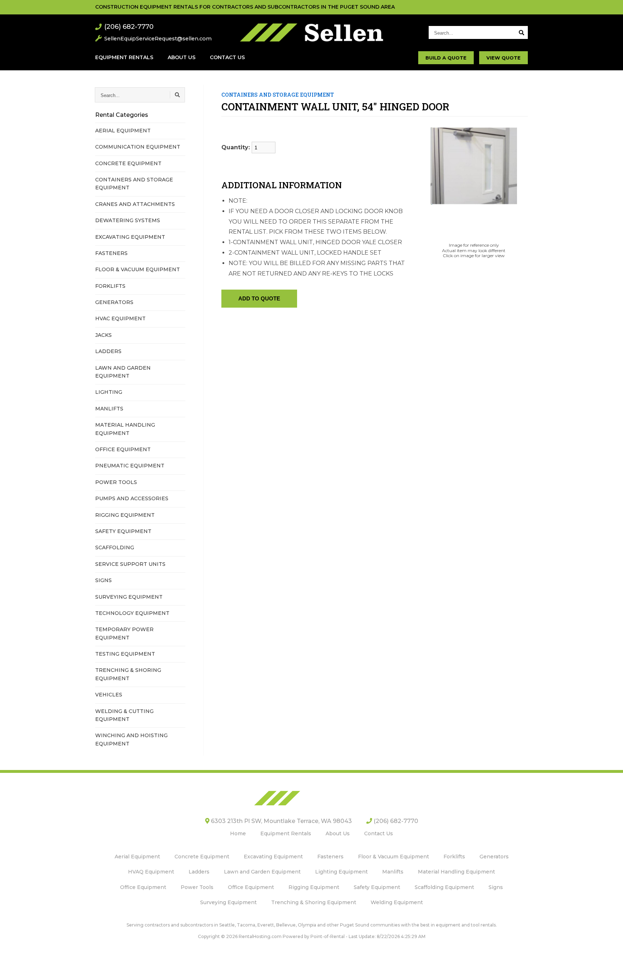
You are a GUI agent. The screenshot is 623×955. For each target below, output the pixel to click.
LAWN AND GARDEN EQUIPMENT (123, 372)
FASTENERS (111, 253)
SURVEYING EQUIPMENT (129, 597)
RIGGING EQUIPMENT (125, 515)
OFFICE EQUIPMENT (123, 449)
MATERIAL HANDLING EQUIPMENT (125, 429)
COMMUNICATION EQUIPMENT (137, 147)
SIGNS (103, 580)
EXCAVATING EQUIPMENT (130, 237)
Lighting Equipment (341, 871)
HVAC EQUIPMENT (120, 318)
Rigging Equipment (313, 887)
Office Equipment (143, 887)
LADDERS (108, 351)
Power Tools (197, 887)
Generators (494, 856)
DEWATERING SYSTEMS (127, 220)
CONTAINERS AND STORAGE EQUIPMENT (134, 183)
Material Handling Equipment (456, 871)
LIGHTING (108, 392)
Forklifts (454, 856)
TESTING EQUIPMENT (125, 654)
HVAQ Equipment (151, 871)
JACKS (103, 335)
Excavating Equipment (273, 856)
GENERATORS (114, 302)
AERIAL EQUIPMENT (123, 130)
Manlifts (392, 871)
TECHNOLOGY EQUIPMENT (132, 613)
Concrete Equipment (201, 856)
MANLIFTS (109, 408)
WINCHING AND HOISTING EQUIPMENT (131, 739)
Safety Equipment (377, 887)
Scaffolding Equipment (444, 887)
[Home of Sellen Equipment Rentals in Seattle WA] (311, 32)
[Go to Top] (609, 942)
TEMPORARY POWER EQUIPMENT (124, 633)
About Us (181, 57)
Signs (496, 887)
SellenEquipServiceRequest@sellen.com (158, 38)
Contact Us (227, 57)
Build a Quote (446, 58)
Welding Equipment (397, 902)
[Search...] (521, 32)
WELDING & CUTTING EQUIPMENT (124, 715)
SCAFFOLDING (114, 547)
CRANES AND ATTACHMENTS (135, 204)
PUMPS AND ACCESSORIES (131, 498)
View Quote (503, 58)
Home (238, 833)
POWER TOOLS (116, 482)
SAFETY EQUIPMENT (123, 531)
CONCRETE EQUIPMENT (128, 163)
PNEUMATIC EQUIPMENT (129, 465)
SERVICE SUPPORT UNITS (130, 564)
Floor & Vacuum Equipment (393, 856)
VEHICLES (108, 694)
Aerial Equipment (137, 856)
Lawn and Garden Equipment (262, 871)
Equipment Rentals (124, 57)
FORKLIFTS (110, 286)
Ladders (199, 871)
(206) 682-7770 (129, 27)
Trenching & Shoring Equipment (313, 902)
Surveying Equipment (228, 902)
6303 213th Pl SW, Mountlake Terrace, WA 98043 (280, 821)
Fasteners (330, 856)
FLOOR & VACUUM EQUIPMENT (137, 269)
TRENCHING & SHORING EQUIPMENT (128, 674)
